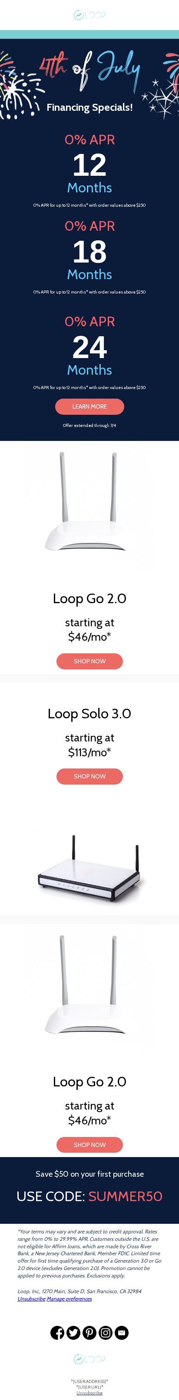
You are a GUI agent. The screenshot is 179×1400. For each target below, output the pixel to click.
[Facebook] (57, 1333)
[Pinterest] (89, 1333)
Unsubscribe (31, 1298)
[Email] (122, 1333)
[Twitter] (73, 1333)
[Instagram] (106, 1333)
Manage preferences (69, 1298)
